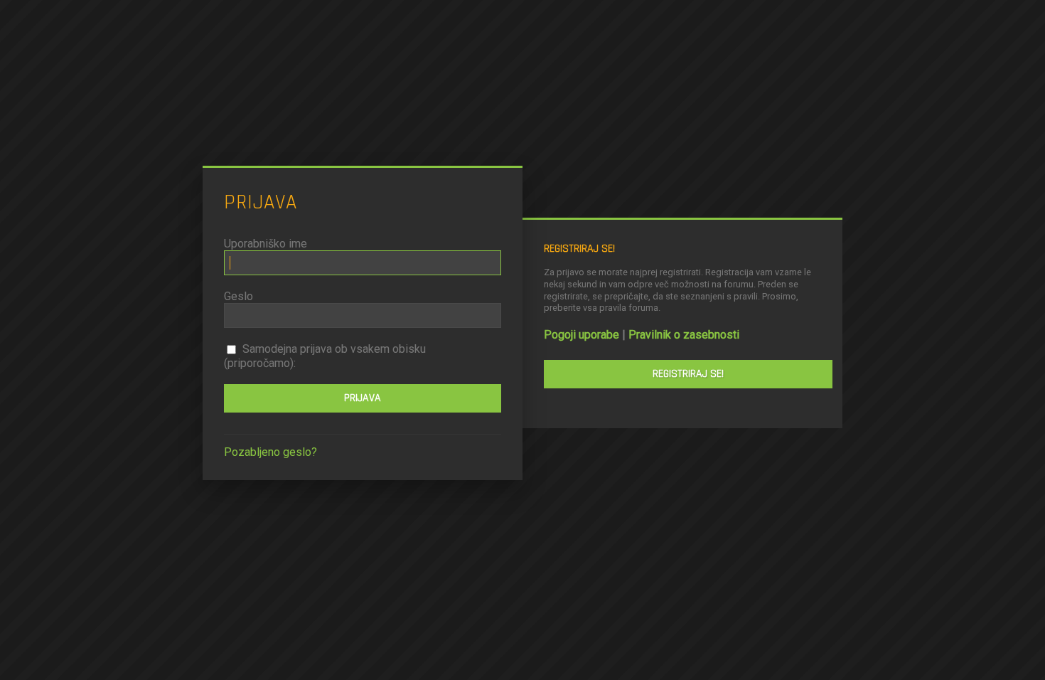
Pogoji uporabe (581, 334)
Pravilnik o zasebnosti (683, 334)
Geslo (238, 296)
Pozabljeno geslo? (270, 452)
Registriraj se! (688, 373)
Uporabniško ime (265, 243)
